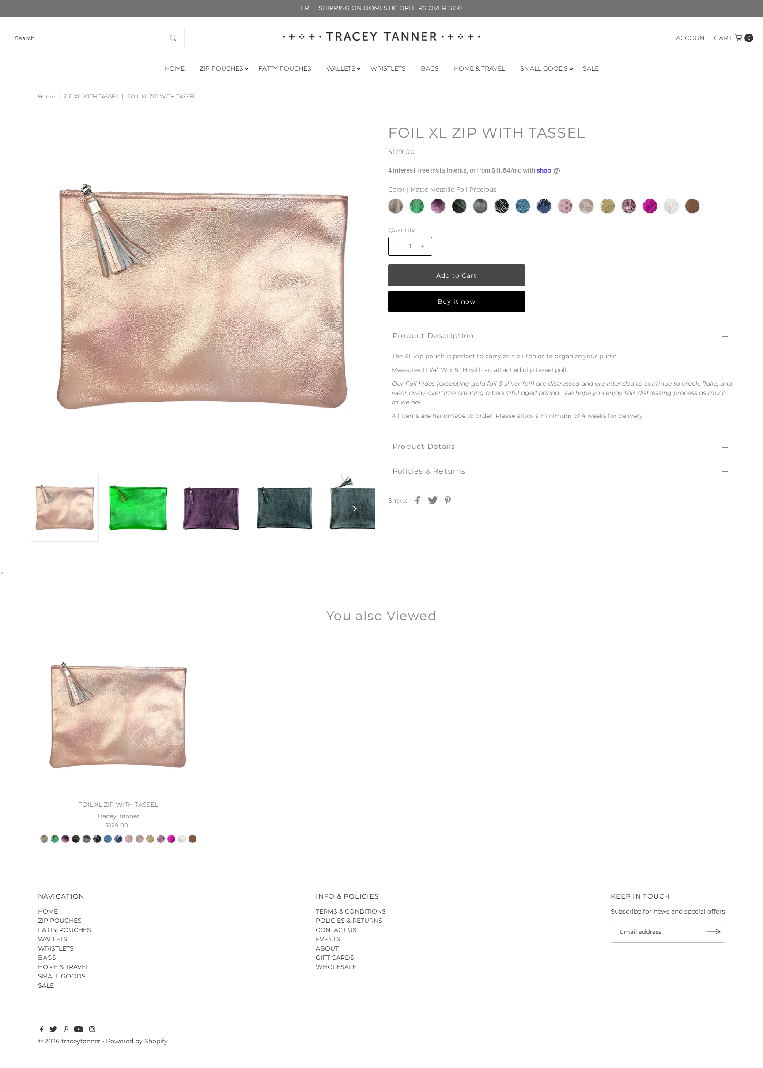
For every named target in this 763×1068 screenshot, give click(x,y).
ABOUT (327, 948)
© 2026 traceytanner (69, 1041)
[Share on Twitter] (432, 500)
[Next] (66, 138)
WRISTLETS (388, 68)
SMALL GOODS (544, 68)
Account (692, 38)
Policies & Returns (429, 471)
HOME (175, 68)
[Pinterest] (66, 1030)
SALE (591, 68)
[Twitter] (53, 1030)
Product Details (424, 446)
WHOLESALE (336, 967)
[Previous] (44, 138)
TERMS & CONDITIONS (351, 911)
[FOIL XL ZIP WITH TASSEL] (118, 715)
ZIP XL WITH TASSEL (91, 96)
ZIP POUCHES (221, 68)
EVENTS (328, 939)
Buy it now (457, 301)
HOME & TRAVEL (479, 68)
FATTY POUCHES (284, 68)
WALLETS (340, 68)
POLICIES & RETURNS (349, 921)
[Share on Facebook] (417, 500)
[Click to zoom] (360, 138)
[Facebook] (42, 1030)
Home (46, 96)
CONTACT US (336, 930)
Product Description (433, 335)
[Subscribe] (714, 932)
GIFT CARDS (335, 958)
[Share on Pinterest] (447, 500)
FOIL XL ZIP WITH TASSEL (118, 805)
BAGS (430, 68)
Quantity (401, 230)
